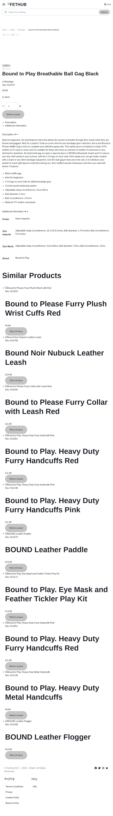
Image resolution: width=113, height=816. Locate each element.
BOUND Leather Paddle (46, 549)
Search (104, 12)
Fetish (12, 30)
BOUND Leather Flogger (48, 737)
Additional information (13, 211)
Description (8, 134)
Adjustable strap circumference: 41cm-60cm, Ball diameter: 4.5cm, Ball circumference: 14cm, (60, 246)
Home (4, 30)
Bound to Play (22, 258)
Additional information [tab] (15, 125)
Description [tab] (10, 122)
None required (22, 218)
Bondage (21, 30)
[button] (6, 34)
